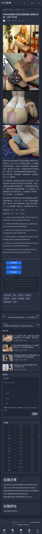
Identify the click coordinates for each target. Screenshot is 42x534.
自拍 (21, 457)
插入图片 (6, 378)
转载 (32, 463)
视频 (32, 460)
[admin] (4, 21)
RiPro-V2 (15, 522)
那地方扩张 (7, 302)
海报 (20, 306)
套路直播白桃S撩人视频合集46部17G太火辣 (18, 497)
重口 (14, 302)
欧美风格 (21, 298)
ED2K (20, 426)
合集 (9, 435)
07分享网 (6, 3)
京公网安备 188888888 (23, 524)
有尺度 (14, 298)
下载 (21, 429)
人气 (9, 432)
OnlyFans (32, 426)
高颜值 (21, 470)
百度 (9, 448)
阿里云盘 (20, 467)
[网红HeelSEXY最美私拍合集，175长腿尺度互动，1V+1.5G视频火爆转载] (8, 348)
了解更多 (14, 267)
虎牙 (9, 460)
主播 (32, 429)
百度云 (21, 448)
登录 (34, 3)
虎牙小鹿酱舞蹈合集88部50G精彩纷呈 (16, 494)
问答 (21, 532)
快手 (21, 438)
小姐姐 (9, 438)
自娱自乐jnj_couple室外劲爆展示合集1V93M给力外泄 (20, 485)
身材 (21, 463)
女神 (21, 435)
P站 (9, 429)
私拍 (21, 451)
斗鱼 (9, 445)
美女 (9, 457)
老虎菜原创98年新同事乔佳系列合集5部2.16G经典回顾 (21, 491)
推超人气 (6, 298)
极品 (21, 445)
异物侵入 (28, 295)
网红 (32, 454)
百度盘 (32, 448)
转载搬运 (9, 467)
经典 (28, 298)
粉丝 (32, 451)
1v (9, 426)
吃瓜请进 (14, 272)
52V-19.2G (7, 295)
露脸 (32, 467)
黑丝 (32, 470)
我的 (29, 532)
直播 (9, 451)
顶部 (38, 532)
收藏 (14, 306)
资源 (9, 463)
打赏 (6, 306)
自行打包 (32, 457)
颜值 (9, 470)
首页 (12, 9)
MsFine (20, 295)
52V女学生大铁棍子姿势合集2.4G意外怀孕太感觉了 (20, 488)
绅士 (21, 454)
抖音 (32, 438)
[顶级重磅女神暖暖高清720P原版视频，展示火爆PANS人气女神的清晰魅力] (8, 357)
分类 (12, 532)
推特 (9, 441)
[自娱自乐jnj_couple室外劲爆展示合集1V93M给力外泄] (8, 367)
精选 (9, 454)
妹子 (32, 435)
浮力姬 (32, 445)
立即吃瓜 (14, 263)
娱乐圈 (17, 9)
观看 (21, 460)
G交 (14, 295)
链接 (27, 306)
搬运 (21, 441)
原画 (32, 432)
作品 (21, 432)
